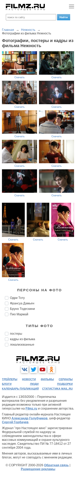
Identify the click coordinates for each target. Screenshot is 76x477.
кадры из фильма (22, 339)
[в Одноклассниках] (51, 369)
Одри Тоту (17, 297)
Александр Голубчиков (29, 418)
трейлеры (9, 379)
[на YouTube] (42, 369)
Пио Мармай (19, 314)
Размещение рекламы (38, 469)
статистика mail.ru (57, 388)
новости (29, 379)
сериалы (66, 379)
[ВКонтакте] (24, 369)
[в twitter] (33, 369)
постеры (16, 333)
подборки (65, 384)
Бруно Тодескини (22, 308)
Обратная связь (56, 465)
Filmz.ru (31, 408)
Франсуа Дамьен (22, 303)
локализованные (22, 344)
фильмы (47, 379)
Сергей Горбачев (15, 422)
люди (34, 384)
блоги (6, 384)
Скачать (19, 77)
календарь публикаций (20, 388)
